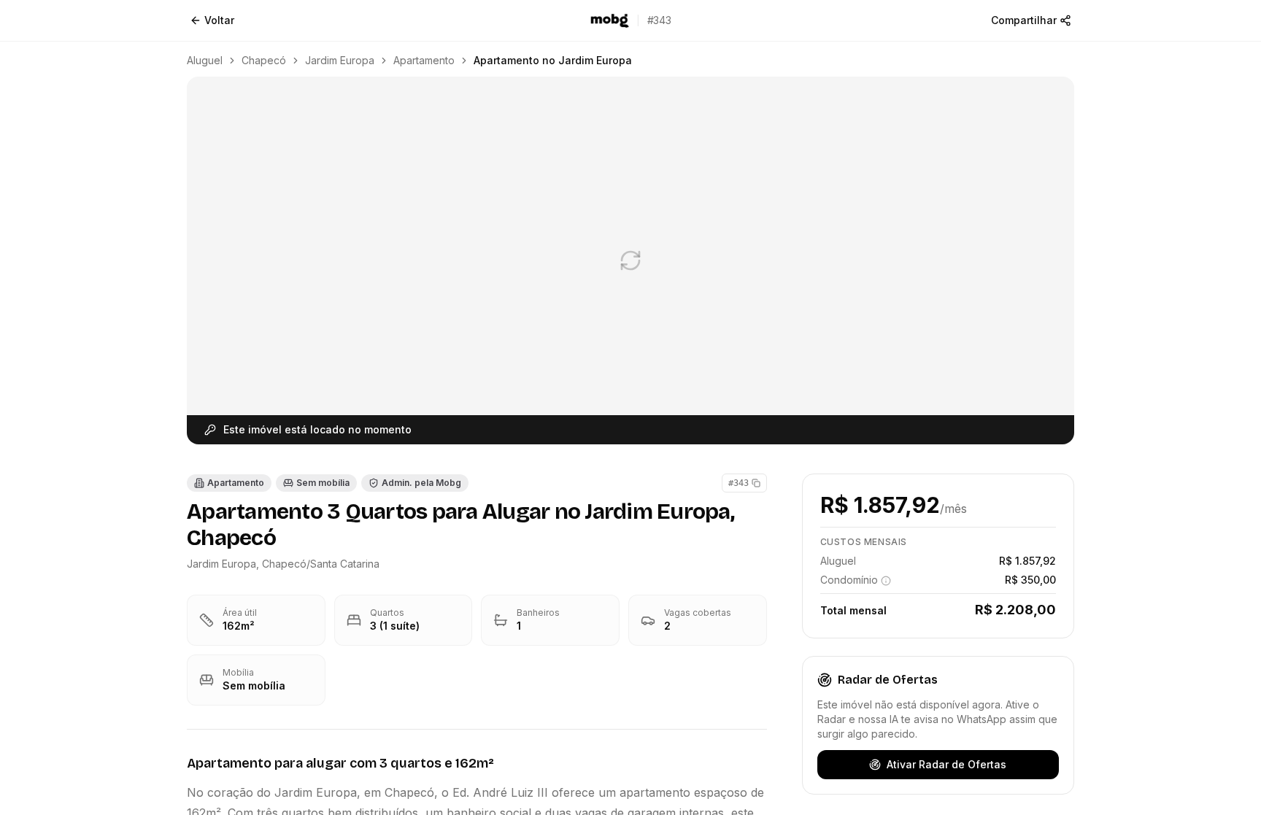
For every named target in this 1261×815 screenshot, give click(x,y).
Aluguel (205, 60)
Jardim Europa (339, 60)
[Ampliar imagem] (630, 260)
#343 (738, 483)
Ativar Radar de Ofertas (946, 764)
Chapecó (264, 60)
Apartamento (424, 60)
